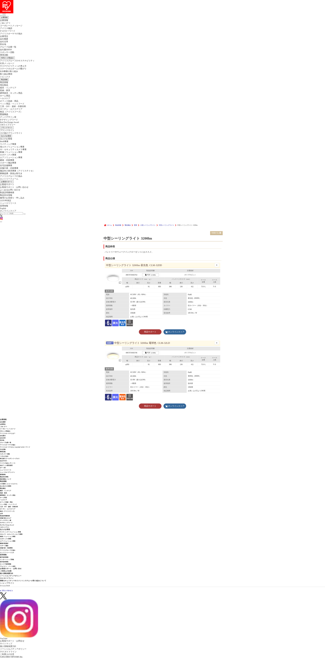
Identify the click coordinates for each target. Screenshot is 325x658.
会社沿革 (4, 42)
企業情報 (4, 17)
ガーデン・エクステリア (11, 109)
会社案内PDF (6, 50)
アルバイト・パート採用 (7, 566)
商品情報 (4, 80)
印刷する (215, 233)
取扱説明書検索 (7, 192)
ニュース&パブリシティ (7, 472)
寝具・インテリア (8, 88)
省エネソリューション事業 (12, 147)
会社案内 (3, 435)
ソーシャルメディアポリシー (10, 576)
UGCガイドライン (6, 578)
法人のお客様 (6, 136)
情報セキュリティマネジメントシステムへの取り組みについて (23, 581)
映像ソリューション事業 (11, 152)
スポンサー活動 (7, 52)
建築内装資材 (4, 543)
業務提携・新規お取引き (11, 173)
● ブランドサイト (6, 591)
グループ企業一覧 (8, 47)
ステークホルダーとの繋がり (13, 69)
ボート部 (3, 467)
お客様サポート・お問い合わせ (14, 187)
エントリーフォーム (9, 179)
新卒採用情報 (4, 557)
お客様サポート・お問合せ (12, 641)
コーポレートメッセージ (11, 26)
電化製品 (4, 85)
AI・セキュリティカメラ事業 (13, 149)
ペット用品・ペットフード (12, 104)
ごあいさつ (5, 23)
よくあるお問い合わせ (10, 190)
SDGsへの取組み (7, 58)
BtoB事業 (4, 141)
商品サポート (150, 332)
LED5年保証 (5, 200)
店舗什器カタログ (5, 518)
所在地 (3, 44)
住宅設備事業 (6, 165)
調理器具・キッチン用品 (11, 93)
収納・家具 (5, 90)
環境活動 (4, 55)
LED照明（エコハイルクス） (9, 484)
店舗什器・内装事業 (9, 168)
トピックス (5, 77)
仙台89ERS (3, 461)
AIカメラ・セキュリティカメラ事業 (11, 534)
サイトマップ (6, 644)
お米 (1, 513)
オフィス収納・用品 (9, 101)
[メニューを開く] (1, 221)
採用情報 (4, 206)
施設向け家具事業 (17, 171)
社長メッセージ (7, 63)
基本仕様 (109, 291)
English (3, 208)
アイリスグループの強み (11, 176)
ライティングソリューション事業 (10, 532)
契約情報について (5, 479)
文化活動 (3, 449)
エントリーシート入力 (7, 552)
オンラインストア (8, 211)
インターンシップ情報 (7, 559)
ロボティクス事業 (8, 155)
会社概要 (4, 39)
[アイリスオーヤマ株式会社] (162, 6)
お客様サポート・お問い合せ (10, 568)
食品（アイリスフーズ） (7, 511)
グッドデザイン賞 (8, 117)
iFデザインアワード (9, 120)
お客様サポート (7, 182)
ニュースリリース (8, 203)
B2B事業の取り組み (9, 71)
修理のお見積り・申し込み (12, 198)
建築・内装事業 (7, 160)
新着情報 (3, 474)
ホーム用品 (5, 96)
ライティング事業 (8, 144)
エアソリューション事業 (11, 157)
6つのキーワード (7, 31)
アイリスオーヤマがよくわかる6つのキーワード (15, 447)
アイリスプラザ (5, 585)
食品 (11, 112)
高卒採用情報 (4, 561)
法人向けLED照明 (5, 486)
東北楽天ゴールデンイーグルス (10, 458)
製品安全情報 (6, 195)
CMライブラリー (7, 125)
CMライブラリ (4, 527)
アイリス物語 (6, 28)
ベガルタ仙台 (4, 456)
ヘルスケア (5, 98)
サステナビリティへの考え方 (13, 66)
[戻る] (1, 15)
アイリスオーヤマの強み (11, 34)
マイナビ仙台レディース (7, 463)
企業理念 (4, 36)
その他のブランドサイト (11, 133)
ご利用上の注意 (6, 571)
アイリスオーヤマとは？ (7, 433)
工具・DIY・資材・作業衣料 (13, 106)
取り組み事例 (6, 74)
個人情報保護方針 (6, 573)
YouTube (3, 638)
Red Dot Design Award (9, 122)
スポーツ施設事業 (8, 163)
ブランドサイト (7, 128)
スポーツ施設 (4, 545)
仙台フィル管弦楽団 (6, 465)
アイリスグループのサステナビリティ (17, 61)
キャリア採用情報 (5, 564)
